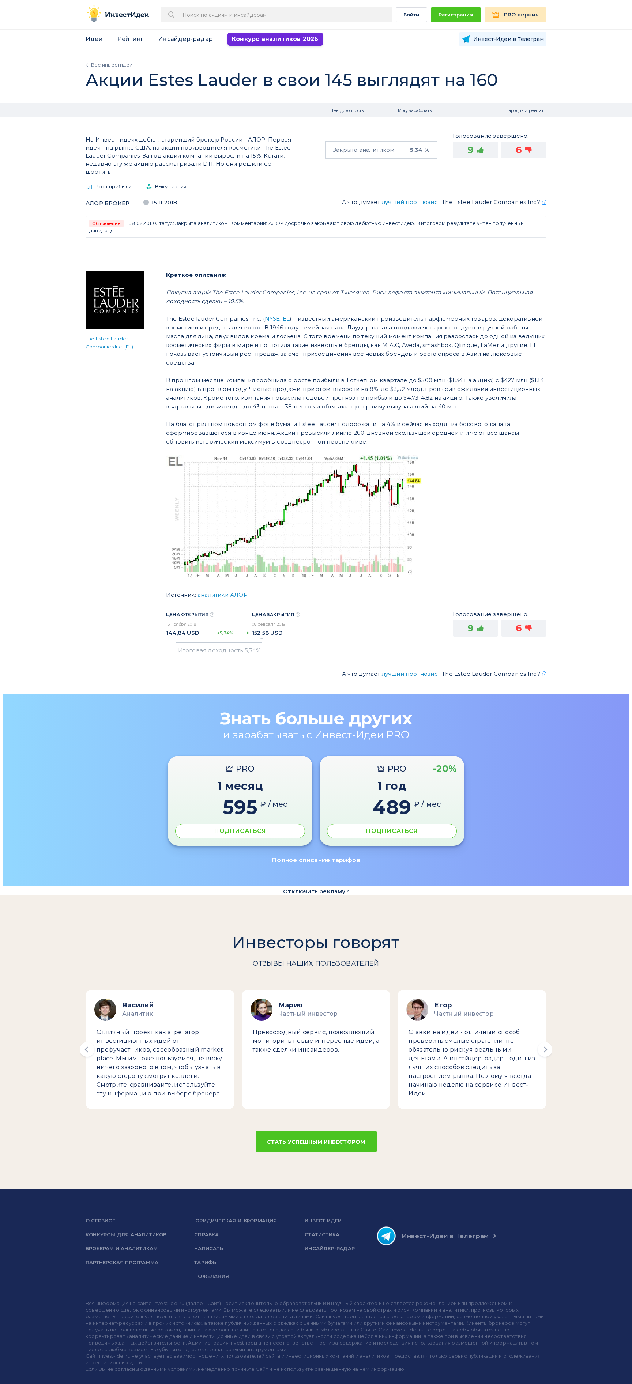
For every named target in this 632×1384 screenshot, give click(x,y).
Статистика (322, 1234)
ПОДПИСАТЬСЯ (240, 830)
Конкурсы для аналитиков (126, 1234)
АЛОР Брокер (107, 203)
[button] (87, 1049)
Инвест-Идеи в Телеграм (445, 1236)
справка (206, 1234)
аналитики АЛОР (223, 594)
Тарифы (206, 1262)
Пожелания (211, 1276)
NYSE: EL (277, 318)
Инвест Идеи (323, 1220)
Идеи (94, 38)
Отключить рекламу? (316, 891)
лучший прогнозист (411, 202)
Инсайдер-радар (185, 38)
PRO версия (521, 14)
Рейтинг (130, 38)
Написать (208, 1248)
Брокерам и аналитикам (122, 1248)
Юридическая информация (235, 1220)
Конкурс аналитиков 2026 (275, 38)
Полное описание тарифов (316, 860)
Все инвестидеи (111, 65)
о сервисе (100, 1220)
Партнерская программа (122, 1262)
